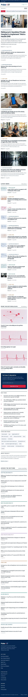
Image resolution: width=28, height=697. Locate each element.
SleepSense (4, 438)
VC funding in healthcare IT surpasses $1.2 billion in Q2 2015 (13, 555)
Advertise (3, 687)
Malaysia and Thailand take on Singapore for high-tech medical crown (13, 538)
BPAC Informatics (5, 436)
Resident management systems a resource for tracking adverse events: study (14, 421)
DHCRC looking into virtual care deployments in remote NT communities (13, 481)
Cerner (3, 448)
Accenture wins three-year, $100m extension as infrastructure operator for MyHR (15, 396)
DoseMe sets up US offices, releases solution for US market (14, 627)
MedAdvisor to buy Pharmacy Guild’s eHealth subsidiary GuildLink (13, 597)
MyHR (3, 443)
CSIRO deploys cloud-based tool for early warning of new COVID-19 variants (15, 404)
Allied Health (5, 594)
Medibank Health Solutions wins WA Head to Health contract (12, 603)
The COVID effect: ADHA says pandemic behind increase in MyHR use (15, 400)
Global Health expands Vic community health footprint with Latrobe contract (14, 582)
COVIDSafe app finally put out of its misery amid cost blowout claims (15, 425)
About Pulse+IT (4, 673)
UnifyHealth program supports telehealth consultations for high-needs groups (14, 522)
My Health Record (21, 441)
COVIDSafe (10, 438)
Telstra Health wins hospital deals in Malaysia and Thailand (14, 543)
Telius (24, 436)
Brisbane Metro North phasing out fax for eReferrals (12, 486)
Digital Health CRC (15, 434)
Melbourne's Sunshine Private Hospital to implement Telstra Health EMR (14, 476)
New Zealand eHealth (7, 503)
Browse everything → (22, 468)
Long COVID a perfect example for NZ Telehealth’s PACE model (13, 506)
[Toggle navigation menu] (25, 8)
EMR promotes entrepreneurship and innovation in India (13, 551)
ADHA (20, 443)
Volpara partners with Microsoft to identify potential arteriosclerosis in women (14, 413)
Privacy (22, 694)
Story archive (3, 679)
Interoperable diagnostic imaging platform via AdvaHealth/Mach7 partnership (14, 409)
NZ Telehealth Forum (20, 446)
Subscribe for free (14, 386)
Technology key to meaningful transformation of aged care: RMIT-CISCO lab (13, 571)
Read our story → (4, 461)
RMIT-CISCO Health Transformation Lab (9, 441)
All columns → (24, 306)
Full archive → (3, 8)
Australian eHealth (6, 472)
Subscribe (3, 685)
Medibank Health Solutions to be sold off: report (11, 631)
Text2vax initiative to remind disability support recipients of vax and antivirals (13, 587)
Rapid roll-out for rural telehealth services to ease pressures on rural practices (12, 517)
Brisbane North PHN (17, 436)
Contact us (3, 675)
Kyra (9, 434)
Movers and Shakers (6, 624)
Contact (25, 694)
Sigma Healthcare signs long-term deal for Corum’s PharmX (14, 618)
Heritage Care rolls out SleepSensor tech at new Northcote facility (14, 566)
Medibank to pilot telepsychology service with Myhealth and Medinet (14, 608)
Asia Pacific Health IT (7, 534)
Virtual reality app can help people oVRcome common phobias (12, 512)
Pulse (5, 5)
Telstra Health (4, 434)
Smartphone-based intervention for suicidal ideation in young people (13, 613)
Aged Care (4, 562)
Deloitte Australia (10, 446)
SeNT (11, 436)
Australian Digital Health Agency (11, 443)
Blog (2, 668)
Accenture (4, 446)
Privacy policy (3, 689)
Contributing (3, 677)
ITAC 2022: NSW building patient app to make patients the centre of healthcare (14, 417)
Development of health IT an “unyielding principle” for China (14, 547)
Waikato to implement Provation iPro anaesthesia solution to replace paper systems (14, 528)
